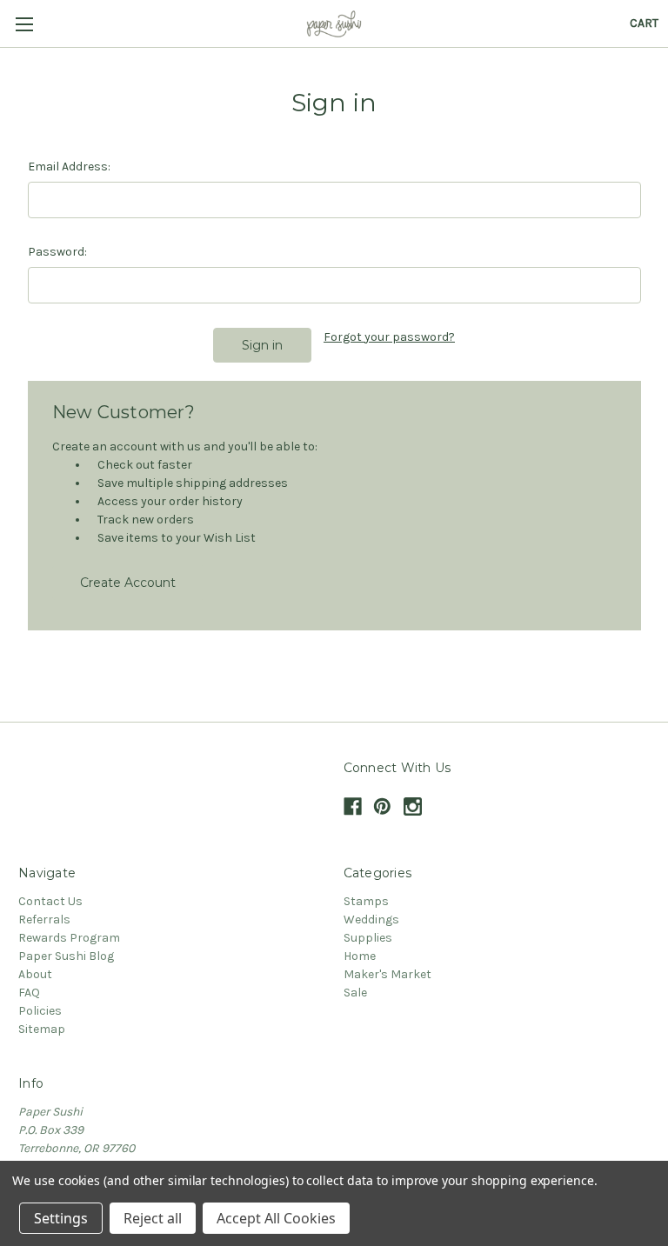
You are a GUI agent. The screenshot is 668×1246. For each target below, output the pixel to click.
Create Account (128, 582)
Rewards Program (69, 937)
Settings (61, 1218)
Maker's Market (387, 974)
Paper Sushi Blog (66, 956)
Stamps (366, 901)
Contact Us (50, 901)
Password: (57, 251)
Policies (40, 1010)
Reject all (153, 1218)
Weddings (371, 919)
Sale (355, 992)
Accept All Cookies (276, 1218)
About (35, 974)
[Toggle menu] (24, 24)
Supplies (368, 937)
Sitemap (41, 1029)
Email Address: (69, 166)
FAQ (29, 992)
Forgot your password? (389, 337)
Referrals (44, 919)
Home (360, 956)
